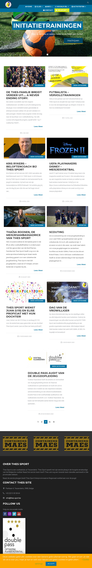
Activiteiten (79, 6)
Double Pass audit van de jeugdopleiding (46, 374)
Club (38, 6)
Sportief (82, 225)
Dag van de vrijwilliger (59, 309)
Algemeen (39, 85)
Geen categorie (79, 85)
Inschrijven (73, 40)
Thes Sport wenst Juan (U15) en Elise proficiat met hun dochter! (20, 312)
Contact (49, 10)
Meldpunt (62, 10)
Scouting (56, 232)
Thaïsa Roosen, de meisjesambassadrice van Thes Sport (23, 235)
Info (48, 6)
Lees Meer (38, 126)
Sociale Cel (62, 6)
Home (29, 6)
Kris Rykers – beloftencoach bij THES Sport (21, 166)
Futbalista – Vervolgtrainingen (64, 94)
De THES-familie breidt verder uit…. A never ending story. (24, 95)
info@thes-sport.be (13, 498)
